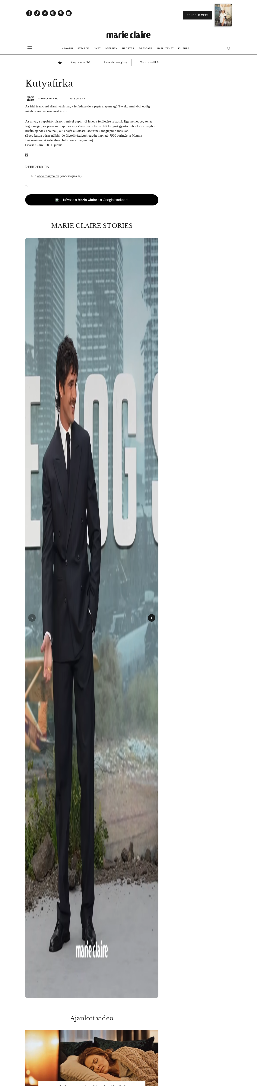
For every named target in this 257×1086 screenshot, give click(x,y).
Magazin (67, 48)
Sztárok (83, 48)
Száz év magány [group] (116, 62)
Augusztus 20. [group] (81, 62)
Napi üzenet (165, 48)
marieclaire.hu (48, 98)
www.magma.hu (80, 140)
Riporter (128, 48)
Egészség (146, 48)
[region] (91, 618)
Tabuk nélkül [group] (150, 62)
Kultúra (183, 48)
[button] (91, 618)
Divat (97, 48)
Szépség (111, 48)
